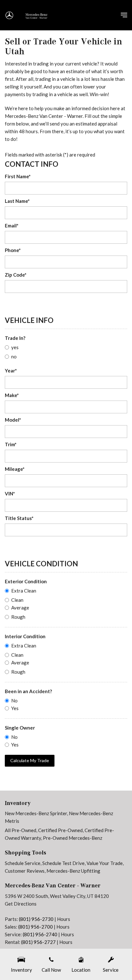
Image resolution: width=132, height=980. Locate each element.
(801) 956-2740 (40, 934)
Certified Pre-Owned (60, 830)
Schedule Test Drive (63, 863)
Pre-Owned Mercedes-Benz (72, 838)
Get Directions (21, 904)
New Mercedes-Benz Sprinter (36, 813)
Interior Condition (25, 636)
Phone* (13, 250)
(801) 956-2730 (36, 919)
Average (20, 607)
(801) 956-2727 (38, 942)
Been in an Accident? (28, 691)
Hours (63, 919)
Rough (18, 617)
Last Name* (17, 201)
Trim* (11, 444)
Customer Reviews (25, 871)
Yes (15, 708)
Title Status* (19, 518)
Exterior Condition (26, 581)
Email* (12, 225)
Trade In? (15, 338)
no (14, 356)
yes (15, 347)
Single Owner (20, 728)
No (14, 700)
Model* (13, 420)
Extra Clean (23, 590)
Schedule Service (22, 863)
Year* (11, 370)
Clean (17, 600)
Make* (12, 395)
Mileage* (15, 469)
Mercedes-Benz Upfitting (73, 871)
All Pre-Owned (20, 830)
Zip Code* (16, 275)
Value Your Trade (105, 863)
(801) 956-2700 (35, 927)
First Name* (18, 176)
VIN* (10, 493)
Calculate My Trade (29, 760)
